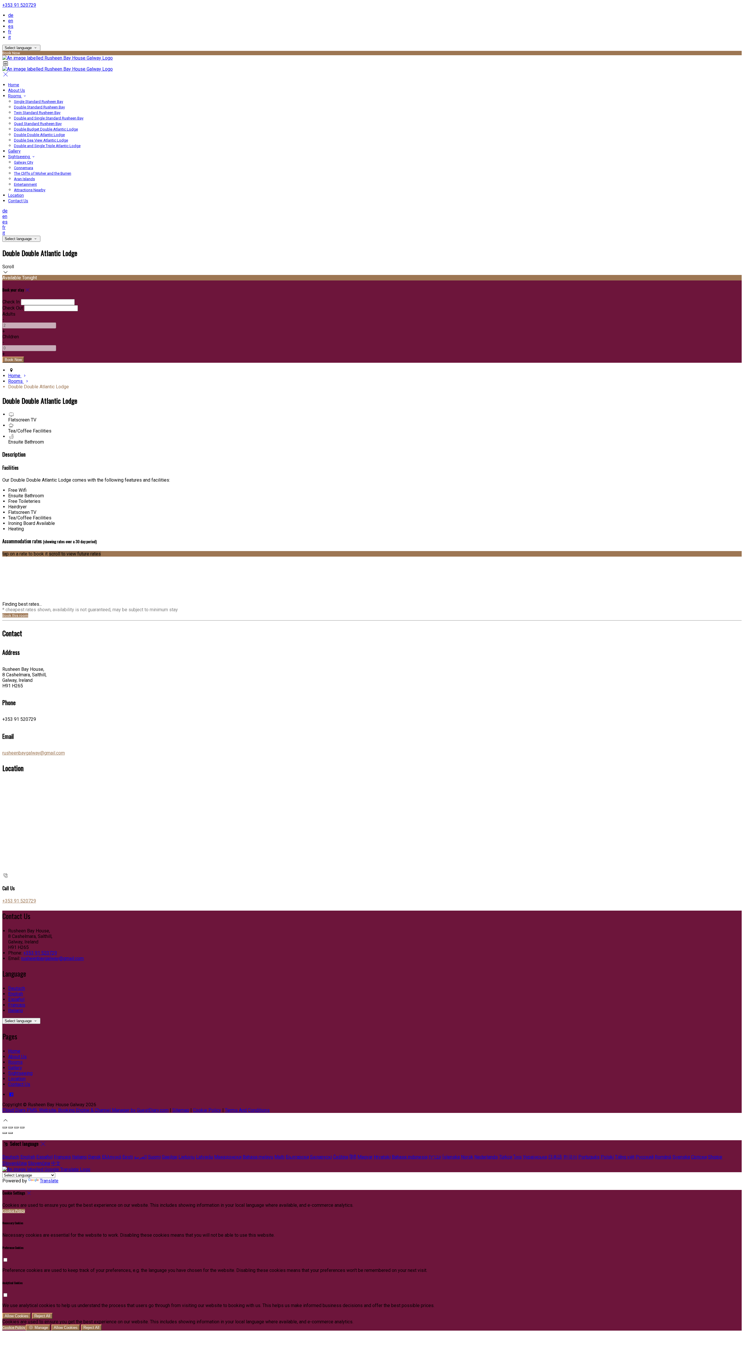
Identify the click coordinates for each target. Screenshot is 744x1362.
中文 (55, 1163)
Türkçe (505, 1157)
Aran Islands (24, 179)
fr (9, 32)
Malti (279, 1157)
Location (16, 195)
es (10, 26)
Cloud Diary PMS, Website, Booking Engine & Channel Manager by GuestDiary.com (85, 1110)
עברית (435, 1157)
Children (10, 336)
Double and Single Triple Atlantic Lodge (47, 146)
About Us (16, 90)
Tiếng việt (624, 1157)
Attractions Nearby (29, 190)
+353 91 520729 (19, 5)
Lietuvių (186, 1157)
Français (16, 1005)
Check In (11, 302)
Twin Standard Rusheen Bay (37, 112)
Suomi (154, 1157)
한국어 (570, 1157)
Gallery (14, 151)
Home (13, 85)
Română (663, 1157)
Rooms (15, 96)
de (10, 15)
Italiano (15, 1010)
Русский (645, 1157)
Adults (8, 314)
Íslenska (451, 1157)
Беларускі (321, 1157)
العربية (140, 1157)
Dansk (94, 1157)
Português (589, 1157)
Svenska (681, 1157)
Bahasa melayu (258, 1157)
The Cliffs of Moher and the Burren (42, 173)
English (15, 994)
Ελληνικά (111, 1157)
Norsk (467, 1157)
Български (297, 1157)
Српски (699, 1157)
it (9, 37)
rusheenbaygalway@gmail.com (33, 753)
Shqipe (715, 1157)
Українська (535, 1157)
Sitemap (180, 1110)
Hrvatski (382, 1157)
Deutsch (16, 988)
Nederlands (486, 1157)
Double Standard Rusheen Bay (39, 107)
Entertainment (25, 184)
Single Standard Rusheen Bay (38, 101)
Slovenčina (39, 1163)
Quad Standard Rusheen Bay (38, 123)
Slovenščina (14, 1163)
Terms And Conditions (247, 1110)
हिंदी (352, 1157)
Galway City (23, 162)
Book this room (15, 615)
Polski (607, 1157)
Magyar (365, 1157)
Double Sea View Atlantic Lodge (41, 140)
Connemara (23, 168)
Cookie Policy (207, 1110)
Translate (49, 1181)
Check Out (12, 308)
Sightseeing (19, 156)
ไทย (518, 1157)
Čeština (340, 1157)
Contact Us (18, 201)
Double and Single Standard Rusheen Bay (48, 118)
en (10, 21)
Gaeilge (169, 1157)
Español (16, 999)
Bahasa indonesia (410, 1157)
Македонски (228, 1157)
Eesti (127, 1157)
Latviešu (204, 1157)
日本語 (555, 1157)
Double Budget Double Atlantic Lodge (46, 129)
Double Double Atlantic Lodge (39, 135)
